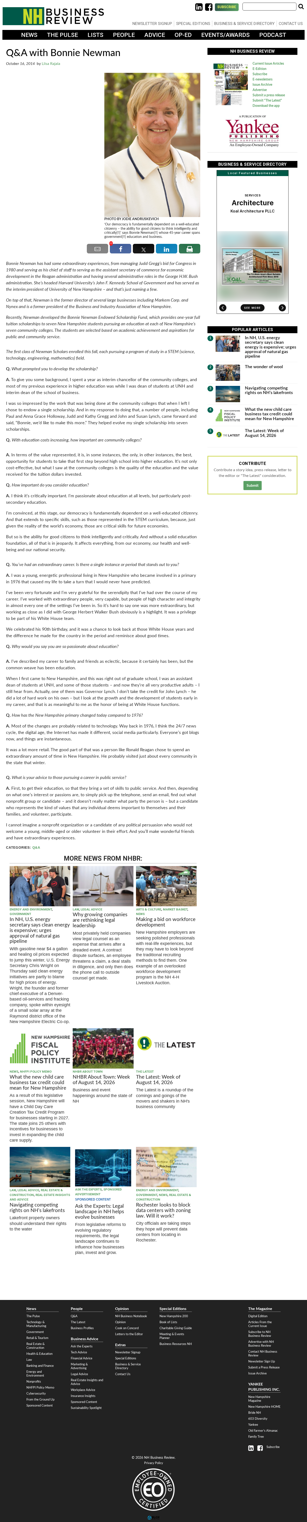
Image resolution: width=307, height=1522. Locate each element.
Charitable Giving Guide (175, 1328)
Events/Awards (225, 34)
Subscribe (226, 7)
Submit (253, 485)
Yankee (253, 1424)
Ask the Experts (88, 1189)
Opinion (120, 1322)
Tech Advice (79, 1352)
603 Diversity (257, 1418)
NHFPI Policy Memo (36, 1071)
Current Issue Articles (268, 63)
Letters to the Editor (129, 1334)
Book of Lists (168, 1322)
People (124, 34)
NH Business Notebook (131, 1316)
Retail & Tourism (37, 1338)
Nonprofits (33, 1381)
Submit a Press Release (264, 1367)
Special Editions (193, 23)
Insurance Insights (83, 1396)
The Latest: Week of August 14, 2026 (158, 1080)
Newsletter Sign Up (261, 1361)
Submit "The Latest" (267, 100)
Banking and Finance (40, 1366)
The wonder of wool (264, 367)
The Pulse (62, 34)
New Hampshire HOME (264, 1406)
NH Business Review (53, 16)
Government (20, 914)
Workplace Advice (83, 1390)
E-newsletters (262, 79)
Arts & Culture (148, 909)
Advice (154, 34)
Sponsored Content (39, 1405)
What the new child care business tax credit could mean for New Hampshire (38, 1083)
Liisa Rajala (51, 64)
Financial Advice (81, 1358)
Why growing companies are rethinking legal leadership (100, 920)
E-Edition (259, 69)
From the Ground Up (40, 1399)
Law (76, 909)
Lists (95, 34)
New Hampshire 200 (173, 1316)
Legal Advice (91, 909)
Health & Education (39, 1354)
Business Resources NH (175, 1344)
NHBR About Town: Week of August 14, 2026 (101, 1080)
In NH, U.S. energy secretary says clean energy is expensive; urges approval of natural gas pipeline (40, 930)
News (29, 34)
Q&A (36, 847)
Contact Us (291, 23)
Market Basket (175, 909)
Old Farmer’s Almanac (263, 1430)
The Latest (145, 1071)
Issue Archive (262, 84)
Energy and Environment (31, 909)
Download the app (266, 106)
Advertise (260, 90)
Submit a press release (269, 95)
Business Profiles (82, 1328)
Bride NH (254, 1412)
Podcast (272, 34)
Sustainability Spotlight (86, 1408)
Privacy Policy (153, 1463)
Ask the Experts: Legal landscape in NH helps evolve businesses (99, 1212)
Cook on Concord (127, 1328)
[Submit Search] (301, 6)
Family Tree (256, 1436)
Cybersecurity (36, 1393)
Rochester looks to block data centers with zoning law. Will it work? (163, 1210)
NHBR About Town (88, 1071)
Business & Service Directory (244, 23)
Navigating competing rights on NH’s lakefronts (37, 1207)
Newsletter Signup (152, 23)
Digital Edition (257, 1316)
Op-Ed (183, 34)
